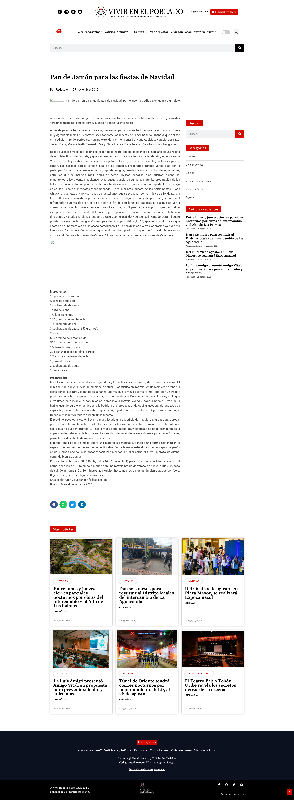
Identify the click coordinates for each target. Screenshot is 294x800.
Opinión (122, 32)
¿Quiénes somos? (90, 32)
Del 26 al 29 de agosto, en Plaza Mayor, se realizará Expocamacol (211, 254)
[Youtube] (80, 12)
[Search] (239, 48)
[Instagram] (66, 12)
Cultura (139, 32)
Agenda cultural (199, 673)
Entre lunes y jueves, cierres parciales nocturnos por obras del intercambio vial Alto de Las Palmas (215, 221)
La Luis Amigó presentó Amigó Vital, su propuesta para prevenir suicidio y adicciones (214, 269)
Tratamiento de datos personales (147, 769)
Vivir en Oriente (205, 32)
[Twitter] (73, 12)
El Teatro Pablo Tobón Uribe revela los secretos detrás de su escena (210, 685)
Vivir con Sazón (181, 32)
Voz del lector (159, 32)
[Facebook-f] (60, 12)
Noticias (109, 32)
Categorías (147, 742)
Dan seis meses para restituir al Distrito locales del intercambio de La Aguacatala (214, 238)
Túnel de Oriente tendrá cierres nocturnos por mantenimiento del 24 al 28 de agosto (144, 687)
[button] (236, 32)
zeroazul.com (238, 794)
